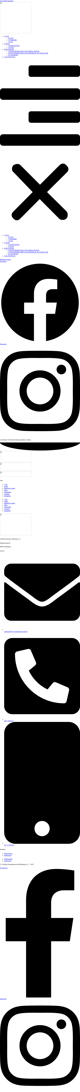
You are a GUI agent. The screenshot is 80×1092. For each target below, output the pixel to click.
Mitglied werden (9, 488)
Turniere (7, 494)
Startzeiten (7, 492)
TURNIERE (12, 40)
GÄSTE (7, 44)
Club (5, 484)
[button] (40, 146)
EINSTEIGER (9, 49)
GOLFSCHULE (9, 57)
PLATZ (10, 38)
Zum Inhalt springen (6, 1)
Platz (5, 490)
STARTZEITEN (13, 46)
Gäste (6, 486)
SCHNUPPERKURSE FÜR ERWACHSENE (23, 51)
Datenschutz (8, 853)
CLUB (6, 36)
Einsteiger (7, 496)
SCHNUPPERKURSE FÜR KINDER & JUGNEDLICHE (28, 53)
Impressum (7, 855)
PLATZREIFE (13, 55)
